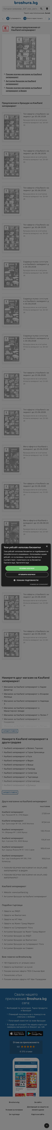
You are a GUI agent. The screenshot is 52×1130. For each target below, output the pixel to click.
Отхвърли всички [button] (26, 574)
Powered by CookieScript (39, 584)
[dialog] (26, 565)
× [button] (47, 546)
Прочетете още (22, 562)
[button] (26, 580)
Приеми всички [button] (26, 568)
